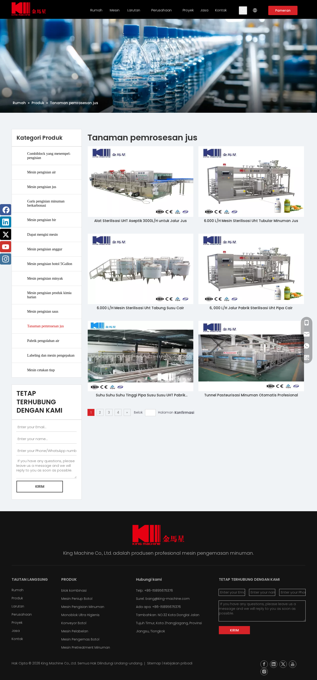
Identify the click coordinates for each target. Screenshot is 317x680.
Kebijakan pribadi (178, 663)
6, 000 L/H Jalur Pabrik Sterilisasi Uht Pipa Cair (251, 307)
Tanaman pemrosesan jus (45, 326)
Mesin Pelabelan (74, 631)
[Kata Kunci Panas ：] (243, 10)
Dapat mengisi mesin (42, 234)
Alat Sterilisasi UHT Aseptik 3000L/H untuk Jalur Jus (140, 220)
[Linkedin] (5, 222)
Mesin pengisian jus (41, 187)
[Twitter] (5, 234)
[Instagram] (5, 259)
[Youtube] (5, 246)
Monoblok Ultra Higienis (80, 615)
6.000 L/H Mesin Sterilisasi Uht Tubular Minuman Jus (251, 220)
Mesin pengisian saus (42, 311)
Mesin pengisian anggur (44, 249)
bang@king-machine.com (168, 598)
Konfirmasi (184, 412)
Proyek (17, 622)
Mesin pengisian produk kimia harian (49, 295)
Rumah (17, 590)
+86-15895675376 (166, 606)
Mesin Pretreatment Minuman (85, 647)
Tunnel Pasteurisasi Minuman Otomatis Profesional (251, 395)
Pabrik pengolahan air (43, 341)
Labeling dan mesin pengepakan (50, 355)
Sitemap (154, 663)
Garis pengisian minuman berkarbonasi (46, 203)
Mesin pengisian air (41, 172)
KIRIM (39, 486)
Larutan (18, 606)
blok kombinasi (74, 590)
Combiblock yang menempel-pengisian (49, 156)
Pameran (283, 10)
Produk (17, 598)
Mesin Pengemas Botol (80, 639)
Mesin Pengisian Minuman (82, 606)
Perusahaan (22, 614)
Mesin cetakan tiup (41, 370)
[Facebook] (5, 209)
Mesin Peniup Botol (76, 598)
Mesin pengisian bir (41, 220)
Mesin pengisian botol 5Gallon (49, 264)
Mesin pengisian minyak (45, 278)
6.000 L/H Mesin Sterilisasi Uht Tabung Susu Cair (140, 307)
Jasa (16, 630)
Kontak (17, 639)
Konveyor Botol (73, 623)
